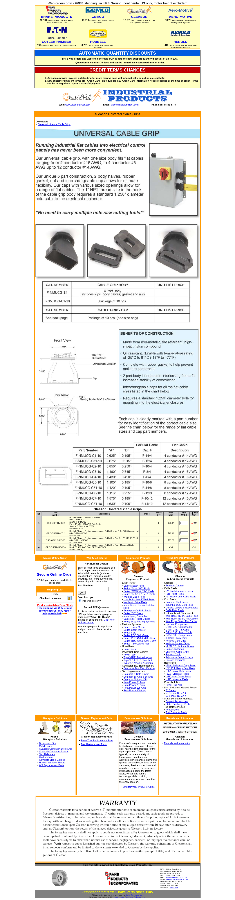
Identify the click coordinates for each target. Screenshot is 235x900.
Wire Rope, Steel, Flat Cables (181, 621)
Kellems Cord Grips (176, 640)
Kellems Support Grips (178, 643)
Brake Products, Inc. (134, 895)
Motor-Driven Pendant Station (139, 605)
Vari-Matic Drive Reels (135, 602)
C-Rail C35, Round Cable (179, 632)
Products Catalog (175, 585)
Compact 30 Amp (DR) (135, 679)
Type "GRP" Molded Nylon (138, 657)
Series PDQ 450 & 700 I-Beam (140, 638)
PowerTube (129, 654)
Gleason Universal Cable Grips (54, 124)
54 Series (171, 690)
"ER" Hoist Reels (175, 593)
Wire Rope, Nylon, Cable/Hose (182, 616)
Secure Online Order (55, 574)
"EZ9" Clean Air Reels (177, 673)
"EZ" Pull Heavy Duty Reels (180, 668)
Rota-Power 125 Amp (135, 687)
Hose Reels (130, 649)
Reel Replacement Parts (94, 744)
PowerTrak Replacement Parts (97, 740)
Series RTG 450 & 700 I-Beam (140, 641)
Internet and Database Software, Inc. (130, 897)
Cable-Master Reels (134, 585)
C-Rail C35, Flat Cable (177, 629)
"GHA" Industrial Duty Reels (181, 665)
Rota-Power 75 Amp (134, 685)
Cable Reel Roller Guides (137, 618)
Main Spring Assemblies (136, 616)
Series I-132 (130, 632)
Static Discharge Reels (178, 704)
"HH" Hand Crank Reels (178, 676)
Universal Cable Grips (177, 651)
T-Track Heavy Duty (176, 638)
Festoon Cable (173, 654)
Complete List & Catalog (52, 759)
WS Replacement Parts (51, 765)
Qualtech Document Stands (53, 751)
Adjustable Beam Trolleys (179, 657)
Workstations (46, 757)
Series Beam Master (134, 629)
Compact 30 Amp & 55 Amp (138, 676)
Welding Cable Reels (135, 596)
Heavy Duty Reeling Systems (139, 621)
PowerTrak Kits (174, 684)
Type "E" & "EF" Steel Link (138, 660)
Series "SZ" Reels (133, 613)
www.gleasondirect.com (77, 104)
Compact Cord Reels (177, 602)
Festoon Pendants (175, 660)
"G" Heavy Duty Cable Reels (181, 596)
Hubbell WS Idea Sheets (52, 762)
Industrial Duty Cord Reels (180, 604)
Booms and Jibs (47, 743)
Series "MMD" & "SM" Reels (139, 591)
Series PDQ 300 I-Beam (136, 635)
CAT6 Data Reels (175, 610)
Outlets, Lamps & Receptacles (182, 607)
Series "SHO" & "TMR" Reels (139, 594)
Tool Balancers (47, 754)
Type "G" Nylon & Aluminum (138, 663)
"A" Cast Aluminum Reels (179, 591)
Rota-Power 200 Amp (135, 690)
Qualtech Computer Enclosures (55, 748)
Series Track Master (134, 627)
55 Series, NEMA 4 (176, 693)
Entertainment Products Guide (138, 786)
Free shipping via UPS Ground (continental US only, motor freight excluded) (54, 611)
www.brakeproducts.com (176, 877)
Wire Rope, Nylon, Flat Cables (182, 618)
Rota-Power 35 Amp (134, 682)
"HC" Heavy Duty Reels (178, 671)
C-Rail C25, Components (179, 627)
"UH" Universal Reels (177, 679)
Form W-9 (174, 887)
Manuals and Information (177, 743)
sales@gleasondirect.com (125, 104)
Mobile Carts (46, 746)
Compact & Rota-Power (136, 674)
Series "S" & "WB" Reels (137, 588)
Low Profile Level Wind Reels (139, 599)
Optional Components (177, 624)
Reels (126, 607)
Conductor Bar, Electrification (139, 668)
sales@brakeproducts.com (177, 879)
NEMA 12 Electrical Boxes (180, 646)
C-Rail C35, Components (179, 635)
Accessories (172, 709)
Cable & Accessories (177, 701)
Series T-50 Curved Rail (136, 643)
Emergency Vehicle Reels (137, 610)
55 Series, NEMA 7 (176, 695)
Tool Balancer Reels (176, 712)
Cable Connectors (175, 649)
